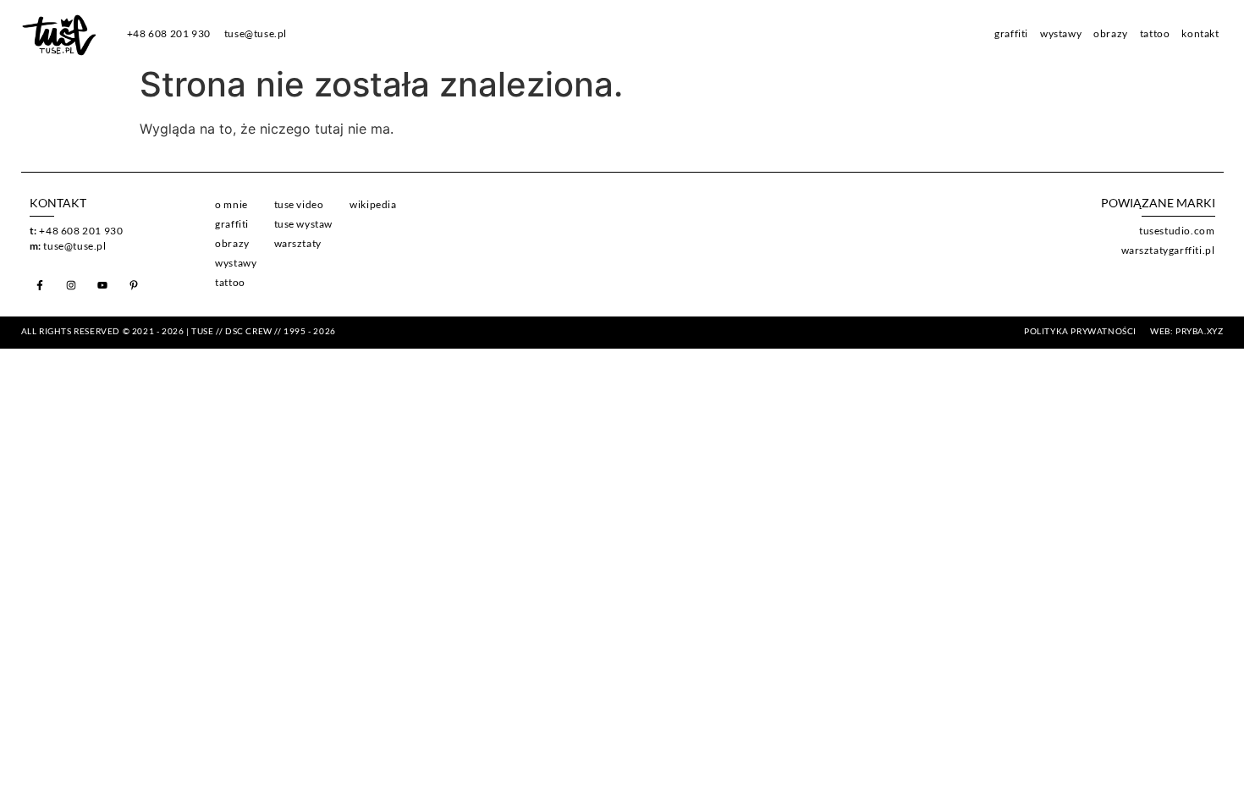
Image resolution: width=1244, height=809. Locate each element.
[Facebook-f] (40, 285)
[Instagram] (71, 285)
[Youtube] (102, 285)
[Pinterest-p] (134, 285)
